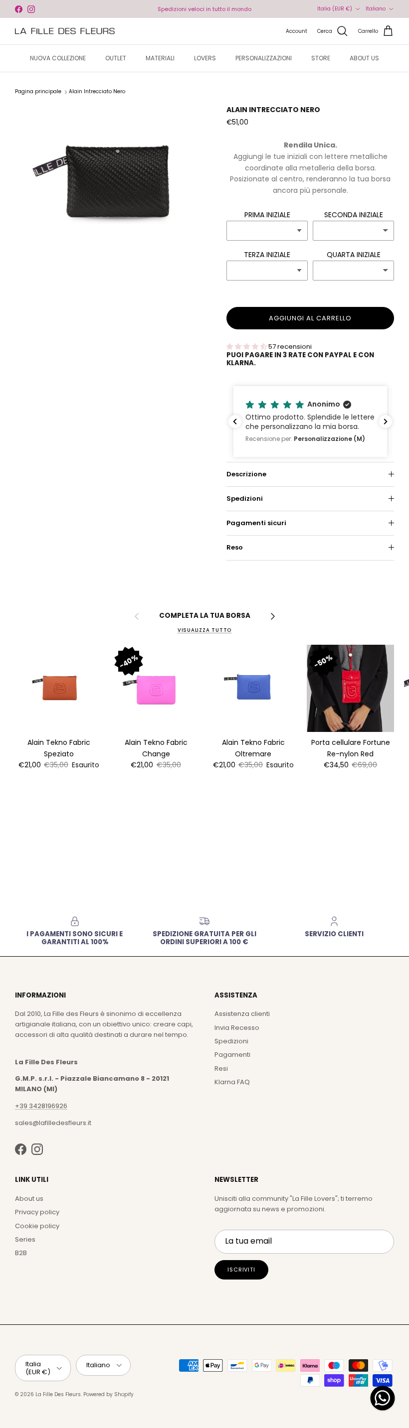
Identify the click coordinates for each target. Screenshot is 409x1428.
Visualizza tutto (204, 630)
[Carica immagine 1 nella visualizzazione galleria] (109, 179)
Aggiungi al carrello (310, 318)
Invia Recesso (236, 1027)
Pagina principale (38, 92)
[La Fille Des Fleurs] (65, 31)
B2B (21, 1253)
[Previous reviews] (234, 421)
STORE (320, 58)
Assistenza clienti (242, 1013)
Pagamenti (232, 1054)
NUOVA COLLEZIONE (58, 58)
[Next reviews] (385, 421)
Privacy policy (37, 1212)
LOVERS (205, 58)
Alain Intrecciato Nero (97, 92)
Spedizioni (244, 498)
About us (29, 1198)
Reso (234, 547)
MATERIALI (160, 58)
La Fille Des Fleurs (58, 1394)
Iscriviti (241, 1270)
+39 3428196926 (41, 1106)
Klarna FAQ (232, 1082)
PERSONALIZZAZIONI (263, 58)
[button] (310, 421)
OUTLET (115, 58)
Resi (221, 1068)
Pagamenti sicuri (256, 523)
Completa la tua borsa (204, 616)
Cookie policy (37, 1226)
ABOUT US (364, 58)
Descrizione (246, 474)
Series (25, 1239)
